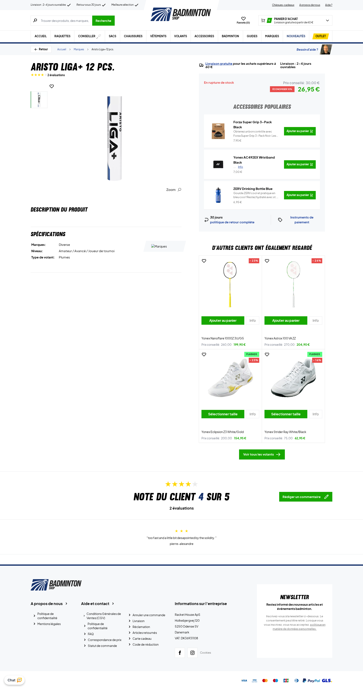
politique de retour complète (232, 222)
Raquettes (62, 36)
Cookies (205, 652)
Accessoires (204, 36)
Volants (180, 36)
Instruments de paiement (301, 219)
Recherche (103, 21)
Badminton (230, 36)
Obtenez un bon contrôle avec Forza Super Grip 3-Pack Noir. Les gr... (254, 134)
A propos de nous (309, 5)
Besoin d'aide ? (307, 49)
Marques (272, 36)
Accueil (41, 36)
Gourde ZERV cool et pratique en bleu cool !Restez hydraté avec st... (255, 195)
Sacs (112, 36)
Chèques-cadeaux (283, 5)
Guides (252, 36)
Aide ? (328, 5)
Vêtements (158, 36)
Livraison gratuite (218, 63)
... (238, 166)
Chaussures (133, 36)
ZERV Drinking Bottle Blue (252, 189)
